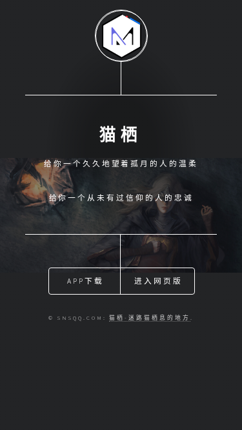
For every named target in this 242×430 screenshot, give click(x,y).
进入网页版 (158, 281)
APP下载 (85, 281)
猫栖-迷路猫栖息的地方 (149, 317)
